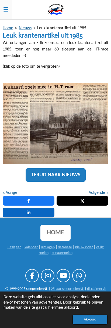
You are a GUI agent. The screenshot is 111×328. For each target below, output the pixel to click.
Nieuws (25, 28)
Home (8, 28)
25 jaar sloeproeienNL (67, 289)
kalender (31, 247)
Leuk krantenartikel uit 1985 (61, 28)
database (65, 247)
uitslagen (14, 247)
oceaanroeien (62, 253)
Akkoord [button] (90, 320)
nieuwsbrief (84, 247)
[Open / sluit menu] (6, 9)
